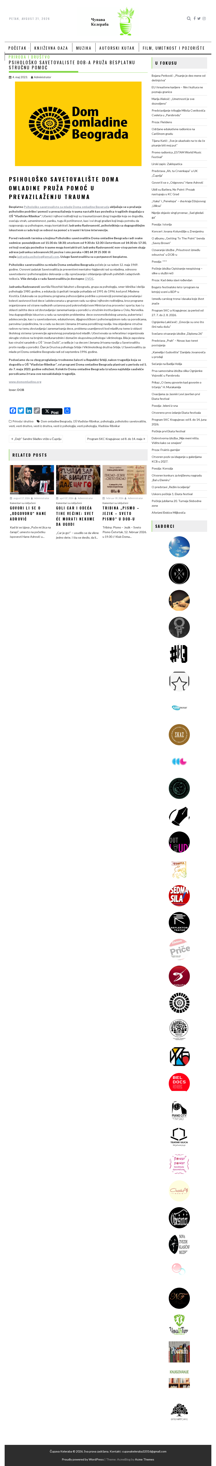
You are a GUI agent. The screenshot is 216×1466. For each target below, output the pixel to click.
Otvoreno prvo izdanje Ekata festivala (176, 412)
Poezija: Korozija (162, 468)
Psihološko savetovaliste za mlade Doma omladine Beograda (66, 207)
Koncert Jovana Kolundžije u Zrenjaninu (178, 231)
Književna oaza (51, 48)
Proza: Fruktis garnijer (166, 450)
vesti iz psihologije (64, 426)
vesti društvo (24, 426)
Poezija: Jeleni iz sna (165, 405)
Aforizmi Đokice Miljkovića (168, 512)
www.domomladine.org (25, 382)
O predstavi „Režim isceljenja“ (171, 487)
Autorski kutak (117, 48)
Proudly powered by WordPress (83, 1459)
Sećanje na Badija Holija (167, 364)
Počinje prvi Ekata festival (168, 431)
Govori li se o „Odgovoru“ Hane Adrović (177, 182)
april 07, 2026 (66, 498)
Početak (17, 48)
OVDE (89, 278)
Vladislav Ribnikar (109, 426)
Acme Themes (144, 1459)
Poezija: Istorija (162, 224)
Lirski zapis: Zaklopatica (167, 164)
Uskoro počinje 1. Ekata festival (172, 494)
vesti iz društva (43, 426)
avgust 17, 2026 (21, 498)
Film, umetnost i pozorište (174, 48)
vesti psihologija (87, 426)
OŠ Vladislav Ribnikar (86, 421)
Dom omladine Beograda (56, 421)
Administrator (42, 77)
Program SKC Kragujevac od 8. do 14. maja (114, 439)
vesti (12, 426)
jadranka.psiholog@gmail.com (38, 256)
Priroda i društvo (29, 57)
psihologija (107, 421)
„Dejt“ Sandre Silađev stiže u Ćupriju (37, 439)
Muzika (84, 48)
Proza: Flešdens (162, 122)
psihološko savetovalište (130, 421)
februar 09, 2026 (114, 498)
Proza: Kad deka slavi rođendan (172, 280)
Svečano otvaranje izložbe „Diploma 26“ (177, 333)
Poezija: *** (159, 261)
